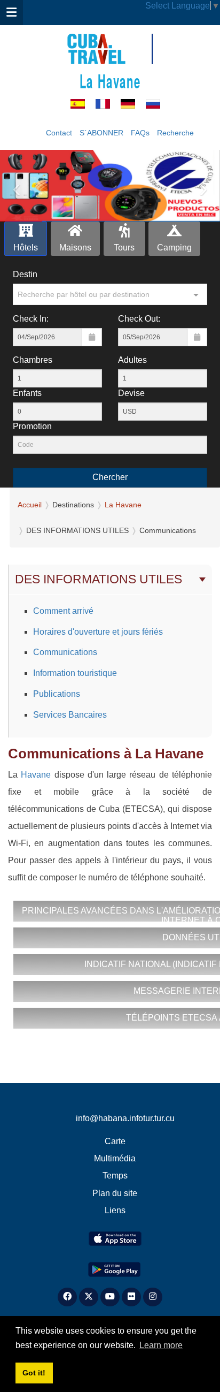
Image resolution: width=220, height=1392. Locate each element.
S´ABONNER (101, 132)
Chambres (32, 359)
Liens (115, 1210)
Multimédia (115, 1158)
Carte (115, 1141)
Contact (59, 132)
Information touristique (75, 673)
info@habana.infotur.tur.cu (125, 1118)
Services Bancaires (70, 714)
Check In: (31, 318)
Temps (115, 1175)
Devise (131, 393)
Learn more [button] (161, 1345)
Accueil (30, 504)
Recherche (175, 132)
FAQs (140, 132)
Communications (65, 652)
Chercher (110, 477)
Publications (56, 693)
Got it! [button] (33, 1372)
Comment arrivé (63, 610)
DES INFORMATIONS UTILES (98, 579)
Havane (36, 774)
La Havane (110, 80)
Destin (25, 274)
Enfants (27, 393)
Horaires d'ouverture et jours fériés (98, 631)
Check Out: (139, 318)
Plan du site (114, 1193)
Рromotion (32, 426)
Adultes (132, 359)
